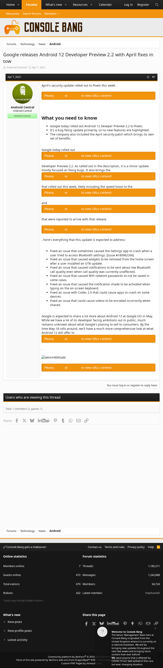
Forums (31, 5)
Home (10, 5)
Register (75, 96)
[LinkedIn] (40, 420)
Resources (80, 5)
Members (50, 13)
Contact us (94, 547)
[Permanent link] (99, 118)
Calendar (105, 5)
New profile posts (20, 631)
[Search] (157, 4)
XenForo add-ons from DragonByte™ (69, 659)
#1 (153, 77)
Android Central (17, 67)
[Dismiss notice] (155, 629)
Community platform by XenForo (81, 656)
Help (151, 547)
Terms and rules (115, 547)
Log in (60, 96)
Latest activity (17, 640)
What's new (54, 5)
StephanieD (152, 593)
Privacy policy (136, 547)
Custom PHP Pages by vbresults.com (81, 663)
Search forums (32, 13)
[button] (18, 4)
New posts (12, 13)
